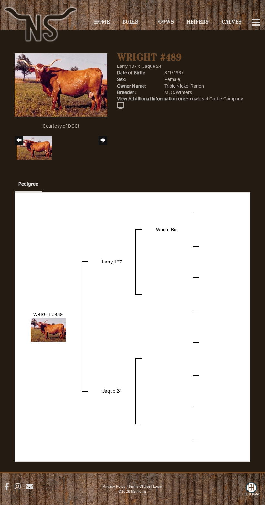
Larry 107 (127, 66)
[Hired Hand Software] (251, 492)
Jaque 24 (151, 66)
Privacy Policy (114, 486)
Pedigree (28, 184)
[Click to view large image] (61, 85)
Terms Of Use (139, 486)
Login (157, 486)
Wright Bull (167, 230)
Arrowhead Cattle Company (214, 99)
